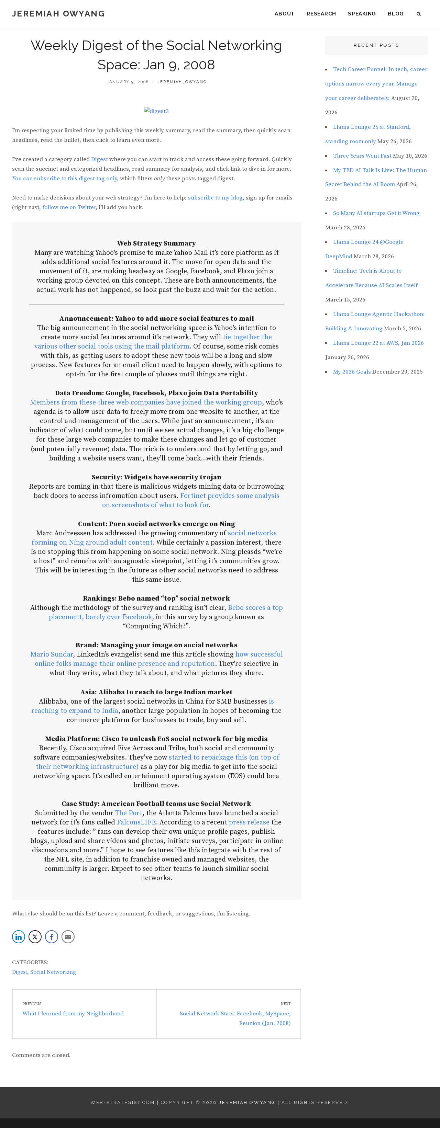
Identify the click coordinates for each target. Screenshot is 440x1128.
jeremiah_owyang (182, 82)
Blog (396, 14)
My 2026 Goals (352, 372)
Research (321, 14)
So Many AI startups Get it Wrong (376, 213)
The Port (128, 813)
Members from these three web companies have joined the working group (146, 402)
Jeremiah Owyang (58, 14)
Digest (99, 159)
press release (249, 822)
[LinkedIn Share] (18, 936)
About (285, 14)
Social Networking (53, 972)
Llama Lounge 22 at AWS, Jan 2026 (378, 343)
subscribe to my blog (215, 198)
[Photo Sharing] (156, 111)
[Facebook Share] (51, 936)
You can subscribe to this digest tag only (64, 178)
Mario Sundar (51, 654)
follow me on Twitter (69, 207)
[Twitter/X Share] (35, 936)
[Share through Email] (68, 936)
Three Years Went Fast (362, 156)
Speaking (362, 14)
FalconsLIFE (136, 822)
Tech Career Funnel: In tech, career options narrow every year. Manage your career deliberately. (376, 84)
